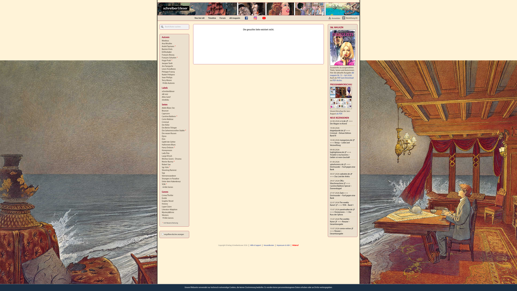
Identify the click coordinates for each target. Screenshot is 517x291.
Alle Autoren (168, 83)
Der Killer (166, 125)
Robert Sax (166, 165)
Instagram (256, 18)
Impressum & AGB (283, 245)
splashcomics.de (336, 164)
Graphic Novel (167, 201)
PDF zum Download (345, 78)
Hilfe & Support (255, 245)
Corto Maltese (167, 119)
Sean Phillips (167, 78)
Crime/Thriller (167, 195)
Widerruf (295, 245)
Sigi (163, 173)
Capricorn (166, 114)
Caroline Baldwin (169, 116)
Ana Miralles (167, 44)
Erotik (164, 198)
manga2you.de (346, 140)
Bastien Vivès (167, 49)
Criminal (165, 122)
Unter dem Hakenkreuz (171, 182)
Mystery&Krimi (168, 212)
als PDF (339, 114)
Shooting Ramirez (169, 170)
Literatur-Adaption (169, 210)
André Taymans (169, 46)
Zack (342, 193)
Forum (223, 18)
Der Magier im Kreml (338, 124)
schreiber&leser (168, 91)
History (165, 204)
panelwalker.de (346, 210)
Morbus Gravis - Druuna (171, 159)
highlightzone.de (337, 152)
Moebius (165, 41)
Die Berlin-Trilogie (169, 128)
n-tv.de (342, 121)
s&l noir (165, 94)
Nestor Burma (168, 162)
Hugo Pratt (167, 61)
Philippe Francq (168, 72)
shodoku (165, 100)
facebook (247, 18)
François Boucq (168, 55)
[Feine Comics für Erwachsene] (175, 8)
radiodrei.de (345, 174)
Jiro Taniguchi (167, 66)
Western (165, 215)
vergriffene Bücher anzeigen (174, 234)
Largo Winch (167, 156)
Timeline (212, 18)
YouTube (265, 18)
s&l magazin (234, 18)
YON (164, 184)
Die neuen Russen (169, 133)
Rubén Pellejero (168, 75)
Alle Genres (168, 218)
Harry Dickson (168, 148)
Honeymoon (167, 150)
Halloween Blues (169, 145)
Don (163, 139)
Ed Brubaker (167, 52)
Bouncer (165, 111)
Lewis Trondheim (169, 69)
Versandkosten (269, 245)
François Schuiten (170, 58)
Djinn (164, 136)
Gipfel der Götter (168, 142)
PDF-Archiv (337, 80)
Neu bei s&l (200, 18)
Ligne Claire (167, 207)
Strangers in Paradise (170, 179)
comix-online (345, 229)
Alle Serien (167, 187)
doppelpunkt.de (336, 131)
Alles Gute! (166, 97)
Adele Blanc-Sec (168, 108)
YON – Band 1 (348, 205)
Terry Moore (167, 80)
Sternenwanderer (169, 176)
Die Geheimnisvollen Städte (174, 131)
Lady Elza (165, 153)
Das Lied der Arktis (342, 177)
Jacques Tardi (167, 63)
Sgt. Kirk (166, 167)
